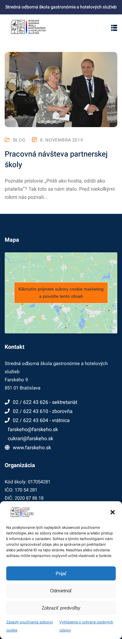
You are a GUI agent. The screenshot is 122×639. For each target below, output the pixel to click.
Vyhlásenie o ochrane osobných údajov (86, 626)
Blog (19, 140)
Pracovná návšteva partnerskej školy (56, 159)
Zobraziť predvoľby (61, 608)
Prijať (61, 573)
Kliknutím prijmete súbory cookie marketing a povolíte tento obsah (61, 292)
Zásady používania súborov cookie (29, 626)
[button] (112, 512)
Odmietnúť (61, 590)
